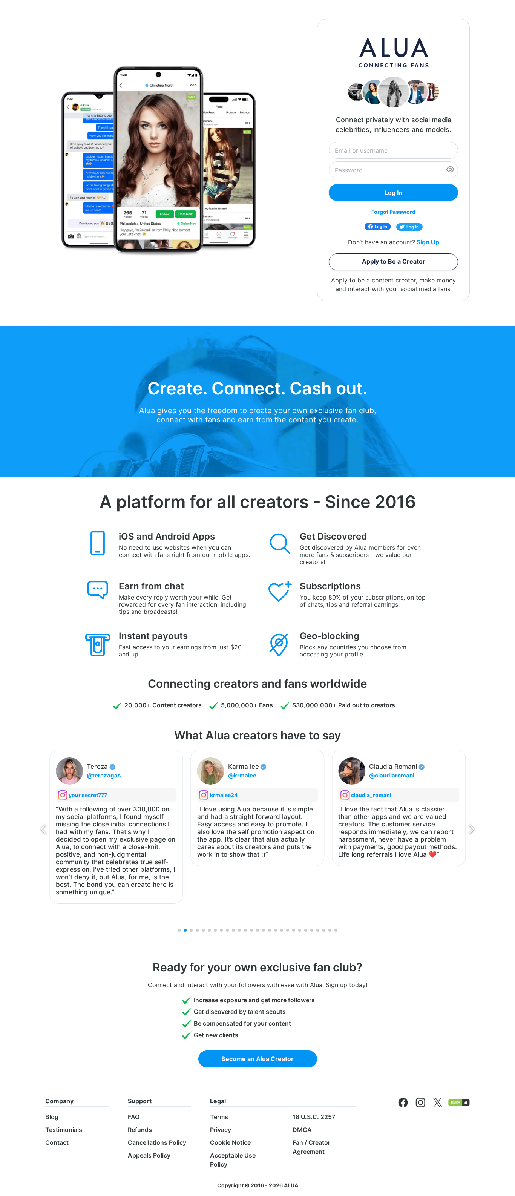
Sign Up (428, 242)
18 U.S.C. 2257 (314, 1117)
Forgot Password (393, 212)
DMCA (302, 1129)
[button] (43, 830)
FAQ (133, 1117)
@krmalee (111, 775)
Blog (51, 1117)
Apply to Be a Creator (393, 261)
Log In (381, 226)
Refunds (140, 1129)
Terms (219, 1117)
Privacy (220, 1129)
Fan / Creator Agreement (311, 1147)
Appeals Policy (149, 1155)
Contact (57, 1142)
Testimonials (63, 1129)
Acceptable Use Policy (233, 1160)
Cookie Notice (230, 1142)
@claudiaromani (260, 775)
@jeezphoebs (398, 775)
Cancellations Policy (157, 1142)
